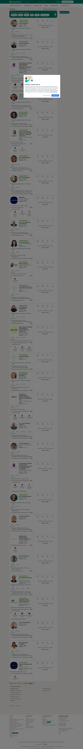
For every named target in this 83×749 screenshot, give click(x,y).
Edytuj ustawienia (46, 95)
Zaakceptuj (55, 95)
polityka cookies (54, 91)
